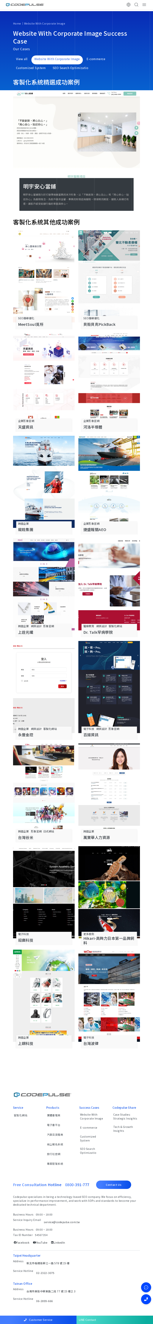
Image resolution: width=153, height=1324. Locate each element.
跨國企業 (23, 523)
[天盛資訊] (44, 379)
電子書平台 (53, 1125)
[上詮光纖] (44, 584)
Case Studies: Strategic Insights (125, 1116)
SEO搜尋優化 (26, 318)
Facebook (22, 1242)
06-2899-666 (44, 1301)
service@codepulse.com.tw (62, 1222)
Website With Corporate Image (44, 23)
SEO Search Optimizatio (88, 1150)
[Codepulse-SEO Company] (25, 4)
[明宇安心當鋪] (76, 139)
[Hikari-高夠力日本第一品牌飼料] (109, 892)
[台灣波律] (109, 996)
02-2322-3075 (45, 1273)
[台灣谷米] (44, 789)
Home (17, 23)
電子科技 (88, 729)
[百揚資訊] (109, 687)
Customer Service (41, 1320)
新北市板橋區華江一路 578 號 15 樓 (47, 1263)
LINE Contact (87, 1320)
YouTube (41, 1242)
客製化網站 (115, 626)
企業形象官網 (26, 421)
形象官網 (48, 626)
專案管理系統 (55, 1163)
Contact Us (113, 1185)
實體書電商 (53, 1115)
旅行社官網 (53, 1154)
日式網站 (48, 831)
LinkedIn (59, 1242)
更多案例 (88, 934)
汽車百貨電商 (55, 1134)
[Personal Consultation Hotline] (146, 1299)
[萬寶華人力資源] (109, 789)
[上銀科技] (44, 996)
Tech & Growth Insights (123, 1129)
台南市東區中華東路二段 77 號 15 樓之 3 (51, 1291)
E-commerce (88, 1127)
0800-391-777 (77, 1184)
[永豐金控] (44, 687)
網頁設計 (36, 626)
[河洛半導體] (109, 379)
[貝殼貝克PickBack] (109, 276)
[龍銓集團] (44, 482)
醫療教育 (88, 626)
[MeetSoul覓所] (44, 276)
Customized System (88, 1138)
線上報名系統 (55, 1144)
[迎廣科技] (44, 892)
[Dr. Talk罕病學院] (109, 584)
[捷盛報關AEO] (109, 482)
